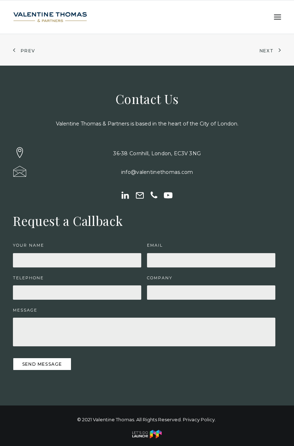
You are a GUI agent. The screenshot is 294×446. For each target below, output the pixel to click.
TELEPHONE (28, 277)
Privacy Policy (199, 419)
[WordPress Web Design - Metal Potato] (147, 437)
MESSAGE (25, 310)
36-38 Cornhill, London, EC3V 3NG (157, 153)
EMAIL (155, 245)
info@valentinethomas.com (157, 172)
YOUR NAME (28, 245)
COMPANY (159, 277)
